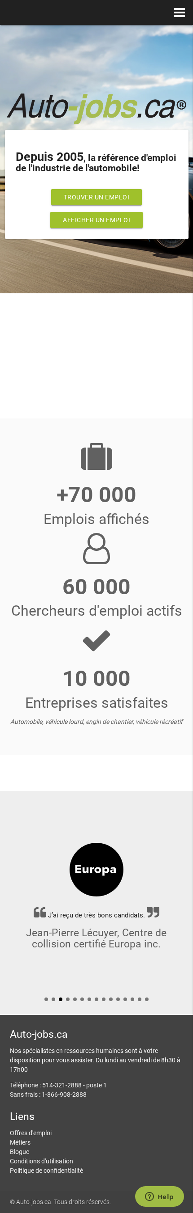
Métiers (20, 1142)
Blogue (19, 1151)
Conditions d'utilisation (41, 1161)
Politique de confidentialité (46, 1170)
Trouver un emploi (97, 197)
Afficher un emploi (96, 220)
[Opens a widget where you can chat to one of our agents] (159, 1197)
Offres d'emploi (31, 1133)
